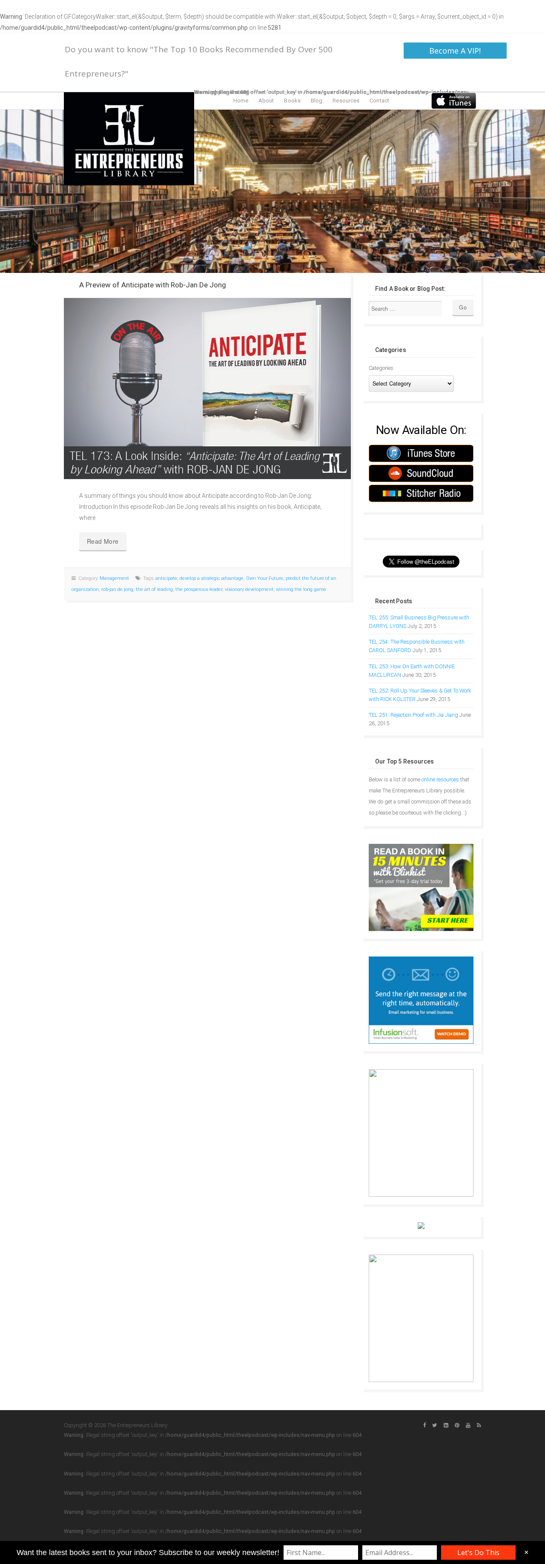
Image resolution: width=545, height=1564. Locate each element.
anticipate (166, 578)
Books (292, 100)
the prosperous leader (198, 589)
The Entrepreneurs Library (129, 138)
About (266, 100)
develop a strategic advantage (212, 578)
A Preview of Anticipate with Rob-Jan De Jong (152, 285)
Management (114, 578)
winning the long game (301, 589)
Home (240, 100)
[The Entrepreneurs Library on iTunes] (453, 100)
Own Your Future (264, 578)
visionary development (249, 589)
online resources (440, 779)
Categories (381, 368)
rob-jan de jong (117, 589)
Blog (316, 100)
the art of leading (154, 589)
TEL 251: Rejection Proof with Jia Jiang (413, 715)
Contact (379, 100)
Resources (346, 100)
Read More (103, 541)
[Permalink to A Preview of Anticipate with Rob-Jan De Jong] (207, 388)
